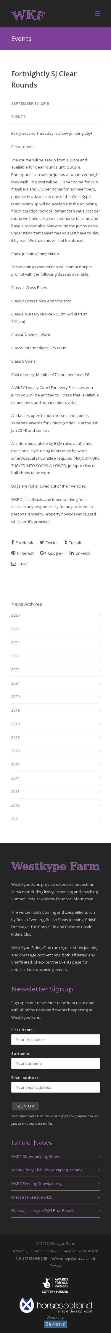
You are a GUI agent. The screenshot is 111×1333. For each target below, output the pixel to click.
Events (18, 116)
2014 (15, 778)
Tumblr (74, 542)
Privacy (55, 1265)
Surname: (20, 1053)
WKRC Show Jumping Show (35, 1156)
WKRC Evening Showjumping (36, 1183)
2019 (15, 710)
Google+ (55, 553)
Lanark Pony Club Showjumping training (46, 1169)
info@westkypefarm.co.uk (68, 1258)
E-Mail (22, 563)
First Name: (22, 1029)
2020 (15, 696)
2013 (15, 791)
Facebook (24, 542)
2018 (15, 723)
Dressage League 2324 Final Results (43, 1210)
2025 (15, 628)
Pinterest (24, 553)
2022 (15, 669)
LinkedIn (83, 553)
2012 (15, 805)
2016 (15, 750)
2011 (15, 818)
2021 (15, 683)
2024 (15, 642)
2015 (15, 764)
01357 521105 (29, 1258)
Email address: (25, 1077)
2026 (15, 615)
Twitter (51, 542)
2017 (15, 737)
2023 (15, 655)
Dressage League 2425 (31, 1197)
